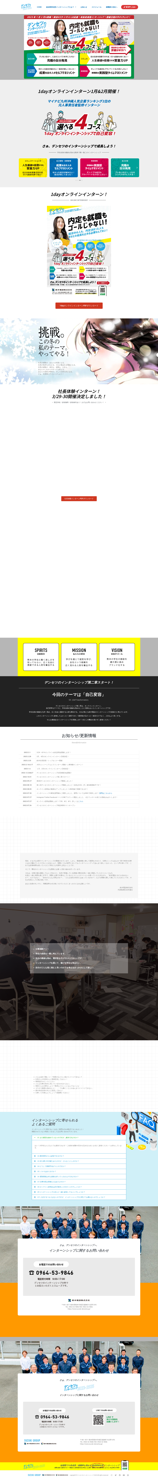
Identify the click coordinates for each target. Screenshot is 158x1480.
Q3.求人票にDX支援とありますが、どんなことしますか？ (58, 1161)
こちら (80, 801)
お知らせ (84, 7)
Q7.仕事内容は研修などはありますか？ (51, 1182)
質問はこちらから (105, 793)
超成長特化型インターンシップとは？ (60, 7)
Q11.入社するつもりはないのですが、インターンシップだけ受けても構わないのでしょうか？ (71, 1197)
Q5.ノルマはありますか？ (46, 1171)
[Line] (128, 1475)
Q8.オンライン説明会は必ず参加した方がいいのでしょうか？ (59, 1187)
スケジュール (96, 7)
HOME (39, 7)
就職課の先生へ (111, 7)
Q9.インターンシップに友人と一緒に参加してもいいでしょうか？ (61, 1192)
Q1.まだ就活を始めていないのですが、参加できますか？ (57, 1138)
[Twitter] (116, 1475)
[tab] (79, 1137)
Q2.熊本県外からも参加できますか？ (50, 1156)
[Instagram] (111, 1475)
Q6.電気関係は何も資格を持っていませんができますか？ (57, 1177)
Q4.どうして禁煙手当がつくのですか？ (51, 1166)
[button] (129, 7)
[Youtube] (124, 1475)
